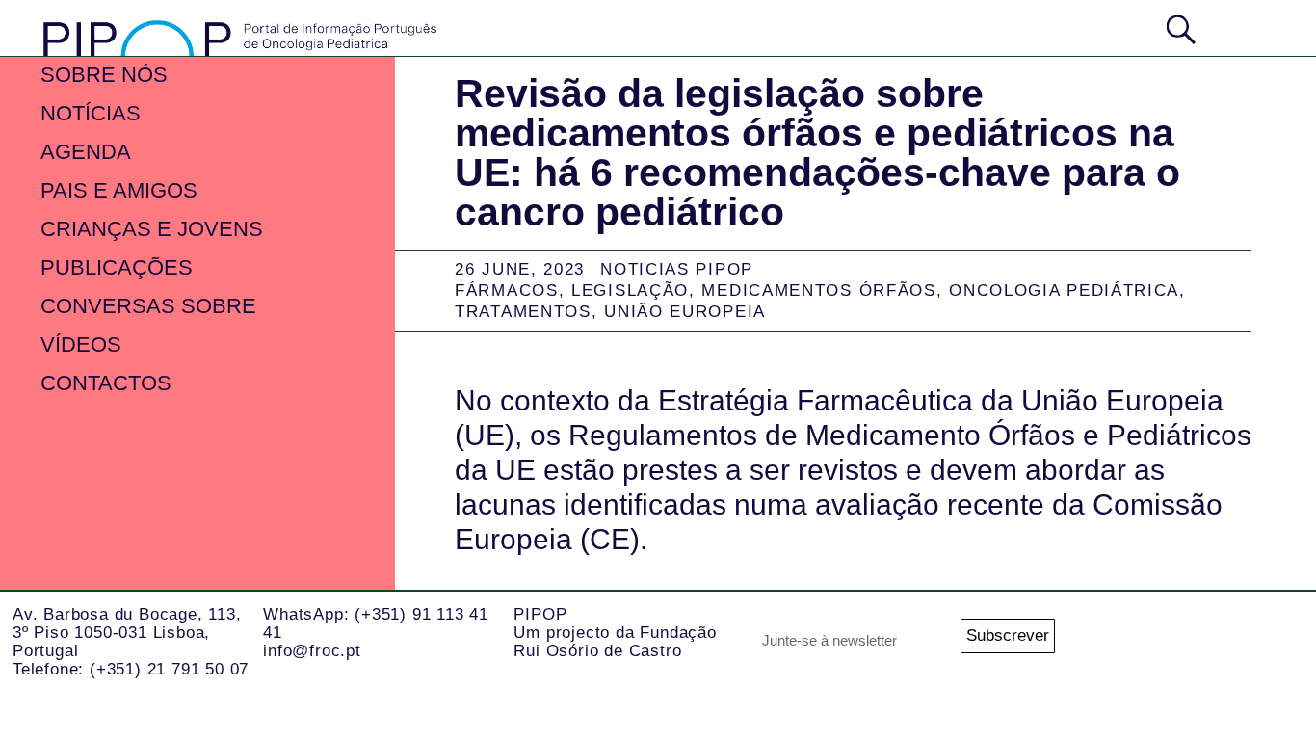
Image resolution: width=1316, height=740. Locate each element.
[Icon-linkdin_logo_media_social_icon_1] (1173, 642)
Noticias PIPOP (676, 269)
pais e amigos (118, 190)
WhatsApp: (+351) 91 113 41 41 (375, 623)
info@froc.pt (312, 651)
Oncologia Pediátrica (1064, 290)
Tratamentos (523, 312)
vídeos (80, 344)
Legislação (630, 290)
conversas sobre (148, 306)
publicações (116, 267)
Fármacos (507, 290)
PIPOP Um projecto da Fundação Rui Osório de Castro (614, 632)
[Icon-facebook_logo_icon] (1226, 642)
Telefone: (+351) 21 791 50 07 (131, 669)
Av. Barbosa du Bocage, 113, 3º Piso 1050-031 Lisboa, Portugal (127, 632)
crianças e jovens (151, 229)
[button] (1245, 27)
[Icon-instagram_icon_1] (1120, 642)
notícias (90, 113)
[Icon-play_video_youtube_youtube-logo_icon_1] (1279, 642)
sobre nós (104, 75)
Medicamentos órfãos (818, 290)
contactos (105, 383)
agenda (85, 152)
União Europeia (685, 312)
